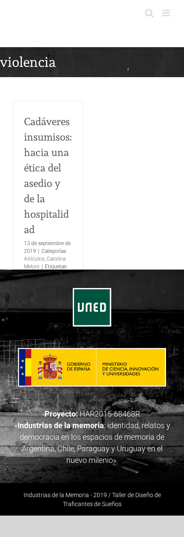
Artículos (34, 259)
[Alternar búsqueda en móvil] (149, 13)
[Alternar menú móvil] (166, 13)
